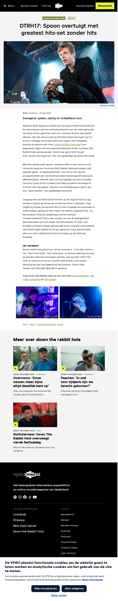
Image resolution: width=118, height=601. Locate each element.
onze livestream (80, 275)
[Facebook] (25, 497)
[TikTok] (30, 497)
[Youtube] (35, 497)
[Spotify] (15, 497)
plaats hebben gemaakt (68, 144)
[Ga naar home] (59, 6)
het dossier (50, 279)
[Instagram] (20, 497)
